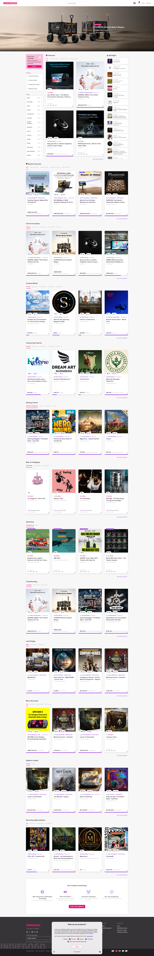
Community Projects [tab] (55, 167)
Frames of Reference (87, 319)
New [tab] (36, 525)
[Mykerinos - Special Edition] (90, 421)
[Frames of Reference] (90, 302)
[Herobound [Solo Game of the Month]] (64, 421)
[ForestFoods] (90, 362)
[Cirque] (116, 421)
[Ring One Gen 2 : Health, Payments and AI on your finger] (59, 124)
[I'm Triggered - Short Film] (37, 481)
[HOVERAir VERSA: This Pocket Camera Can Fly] (90, 75)
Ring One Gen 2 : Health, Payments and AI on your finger (88, 262)
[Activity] (139, 3)
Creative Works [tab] (64, 58)
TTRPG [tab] (41, 406)
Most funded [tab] (36, 585)
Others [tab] (55, 406)
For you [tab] (28, 227)
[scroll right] (102, 59)
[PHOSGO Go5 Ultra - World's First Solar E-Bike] (90, 124)
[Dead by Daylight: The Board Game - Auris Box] (37, 421)
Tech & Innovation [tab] (54, 58)
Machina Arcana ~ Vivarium (115, 677)
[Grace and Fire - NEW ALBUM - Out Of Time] (64, 660)
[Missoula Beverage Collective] (116, 362)
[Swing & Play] (64, 481)
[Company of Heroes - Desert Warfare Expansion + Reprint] (90, 660)
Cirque (108, 439)
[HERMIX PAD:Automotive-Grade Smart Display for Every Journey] (116, 242)
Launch (34, 66)
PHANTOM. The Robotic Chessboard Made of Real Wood (115, 202)
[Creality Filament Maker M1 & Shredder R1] (37, 183)
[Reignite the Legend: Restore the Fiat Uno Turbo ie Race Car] (37, 541)
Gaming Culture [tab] (74, 58)
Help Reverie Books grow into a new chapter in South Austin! (37, 381)
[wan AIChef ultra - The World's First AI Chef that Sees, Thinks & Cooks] (59, 75)
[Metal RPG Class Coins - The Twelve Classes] (116, 541)
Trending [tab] (28, 585)
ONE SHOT (57, 558)
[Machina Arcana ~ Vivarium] (116, 660)
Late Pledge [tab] (51, 227)
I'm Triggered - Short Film (36, 498)
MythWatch (31, 677)
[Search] (67, 3)
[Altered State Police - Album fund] (116, 302)
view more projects (98, 159)
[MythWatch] (37, 660)
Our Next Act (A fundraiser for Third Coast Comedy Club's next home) (36, 321)
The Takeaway (85, 498)
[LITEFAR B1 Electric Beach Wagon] (64, 242)
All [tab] (47, 58)
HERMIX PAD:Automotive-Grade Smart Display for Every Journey (114, 262)
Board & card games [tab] (32, 406)
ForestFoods (84, 379)
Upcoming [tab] (34, 227)
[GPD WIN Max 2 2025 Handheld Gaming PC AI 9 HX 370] (64, 183)
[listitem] (34, 98)
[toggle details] (73, 107)
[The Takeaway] (90, 481)
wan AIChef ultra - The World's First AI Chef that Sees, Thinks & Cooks (58, 97)
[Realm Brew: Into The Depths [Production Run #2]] (116, 600)
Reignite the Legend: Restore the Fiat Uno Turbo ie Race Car (37, 560)
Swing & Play (58, 498)
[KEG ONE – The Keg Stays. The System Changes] (116, 481)
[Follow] (28, 493)
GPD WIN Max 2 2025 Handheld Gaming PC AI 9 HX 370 (63, 202)
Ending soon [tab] (59, 227)
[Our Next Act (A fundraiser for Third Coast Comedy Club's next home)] (37, 302)
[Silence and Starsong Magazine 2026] (64, 302)
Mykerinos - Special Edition (89, 439)
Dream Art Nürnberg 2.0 (62, 379)
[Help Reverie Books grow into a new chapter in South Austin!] (37, 362)
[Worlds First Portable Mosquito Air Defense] (90, 183)
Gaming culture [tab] (66, 167)
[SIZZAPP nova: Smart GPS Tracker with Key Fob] (90, 541)
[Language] (135, 3)
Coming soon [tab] (30, 525)
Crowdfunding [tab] (42, 227)
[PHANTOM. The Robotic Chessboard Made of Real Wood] (116, 183)
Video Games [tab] (48, 406)
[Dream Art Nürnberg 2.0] (64, 362)
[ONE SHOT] (64, 541)
